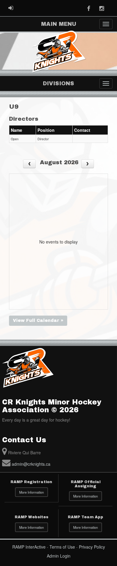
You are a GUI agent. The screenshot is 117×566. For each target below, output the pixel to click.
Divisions (58, 83)
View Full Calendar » (38, 320)
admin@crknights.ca (31, 464)
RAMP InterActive (29, 547)
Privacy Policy (92, 547)
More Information (31, 492)
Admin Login (58, 556)
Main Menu (58, 24)
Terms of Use (62, 547)
